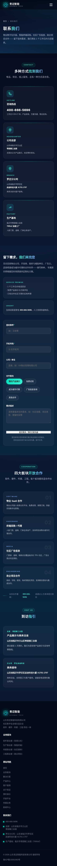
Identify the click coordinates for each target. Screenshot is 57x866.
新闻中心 (7, 807)
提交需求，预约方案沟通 (28, 432)
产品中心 (7, 781)
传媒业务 (7, 803)
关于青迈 (7, 790)
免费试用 (30, 381)
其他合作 (12, 398)
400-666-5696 (26, 595)
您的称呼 (10, 325)
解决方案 (7, 777)
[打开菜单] (51, 4)
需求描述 (10, 406)
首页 (5, 21)
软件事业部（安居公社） (13, 741)
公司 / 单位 (10, 360)
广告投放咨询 (31, 389)
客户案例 (7, 785)
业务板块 (7, 772)
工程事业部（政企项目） (13, 754)
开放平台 (7, 799)
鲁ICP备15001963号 (11, 860)
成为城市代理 (14, 389)
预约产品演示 (14, 381)
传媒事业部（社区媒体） (13, 750)
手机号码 (10, 344)
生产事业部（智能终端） (13, 745)
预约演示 (7, 794)
